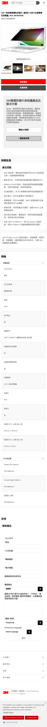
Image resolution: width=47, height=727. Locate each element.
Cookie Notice (8, 712)
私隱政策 (22, 691)
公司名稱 (9, 551)
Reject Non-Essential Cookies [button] (13, 717)
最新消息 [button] (6, 664)
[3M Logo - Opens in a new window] (5, 3)
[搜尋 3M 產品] (38, 3)
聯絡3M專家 (24, 130)
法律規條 (14, 691)
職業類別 (8, 585)
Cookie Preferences (32, 691)
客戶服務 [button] (6, 677)
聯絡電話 (9, 559)
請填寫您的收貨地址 (13, 576)
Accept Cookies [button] (31, 717)
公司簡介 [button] (6, 657)
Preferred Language (13, 628)
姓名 (7, 542)
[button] (10, 722)
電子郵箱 (9, 568)
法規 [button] (5, 671)
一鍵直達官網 (23, 138)
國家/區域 (9, 619)
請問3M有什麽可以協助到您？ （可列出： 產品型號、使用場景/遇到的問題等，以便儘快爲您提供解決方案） (23, 596)
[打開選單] (44, 3)
